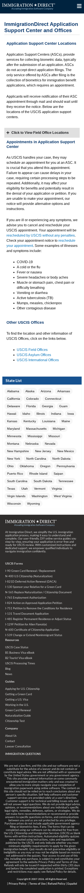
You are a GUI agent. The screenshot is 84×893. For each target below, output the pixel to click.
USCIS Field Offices (32, 350)
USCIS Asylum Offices (34, 355)
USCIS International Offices (38, 360)
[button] (13, 391)
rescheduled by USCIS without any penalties (40, 235)
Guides (9, 681)
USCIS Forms (14, 563)
